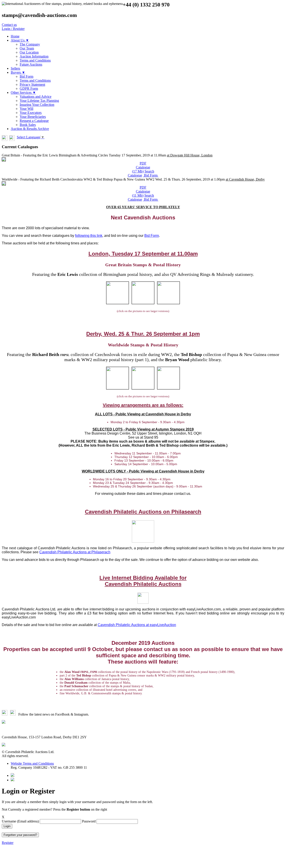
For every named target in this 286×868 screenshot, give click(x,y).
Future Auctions (31, 64)
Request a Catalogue (34, 121)
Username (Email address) (21, 821)
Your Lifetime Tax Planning (39, 100)
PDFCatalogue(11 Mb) (141, 191)
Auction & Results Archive (30, 129)
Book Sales (28, 125)
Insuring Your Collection (37, 104)
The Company (30, 44)
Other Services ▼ (23, 92)
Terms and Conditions (35, 60)
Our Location (29, 52)
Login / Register (13, 29)
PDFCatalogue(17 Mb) (141, 167)
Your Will (26, 108)
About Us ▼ (20, 40)
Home (15, 36)
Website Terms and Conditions (32, 763)
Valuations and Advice (35, 96)
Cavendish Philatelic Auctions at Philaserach (74, 552)
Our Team (27, 48)
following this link (88, 235)
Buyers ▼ (18, 72)
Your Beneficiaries (33, 117)
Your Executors (31, 112)
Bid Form (26, 76)
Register (7, 843)
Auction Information (34, 56)
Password (89, 821)
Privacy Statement (32, 84)
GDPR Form (29, 88)
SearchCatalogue (141, 173)
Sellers (15, 68)
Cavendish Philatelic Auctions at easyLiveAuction (137, 625)
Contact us (9, 25)
